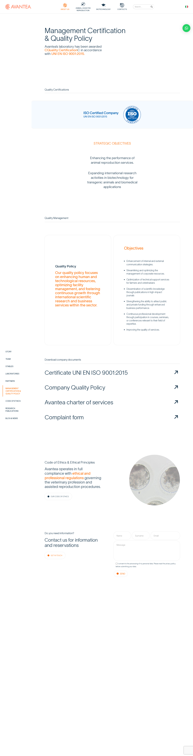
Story (9, 351)
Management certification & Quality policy (13, 391)
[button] (186, 28)
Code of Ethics (13, 401)
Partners (10, 381)
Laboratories (12, 373)
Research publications (12, 409)
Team (8, 359)
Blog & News (12, 418)
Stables (9, 366)
